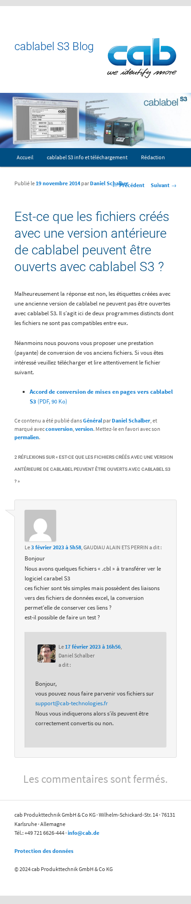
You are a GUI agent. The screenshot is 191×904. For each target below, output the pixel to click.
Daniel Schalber (109, 183)
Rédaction (153, 157)
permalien (26, 437)
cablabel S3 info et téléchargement (87, 157)
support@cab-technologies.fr (71, 703)
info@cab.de (83, 832)
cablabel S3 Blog (54, 46)
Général (92, 420)
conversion (59, 428)
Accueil (25, 157)
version (84, 428)
